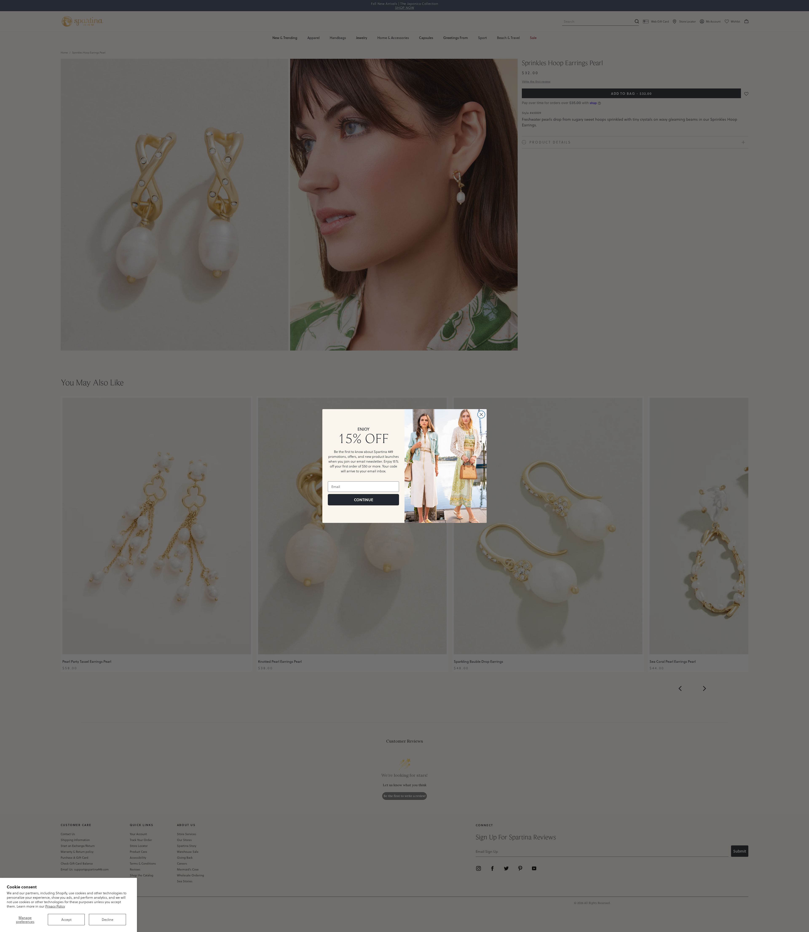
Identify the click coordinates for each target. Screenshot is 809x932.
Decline (107, 919)
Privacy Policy (55, 906)
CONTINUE (363, 499)
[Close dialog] (481, 414)
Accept (66, 919)
